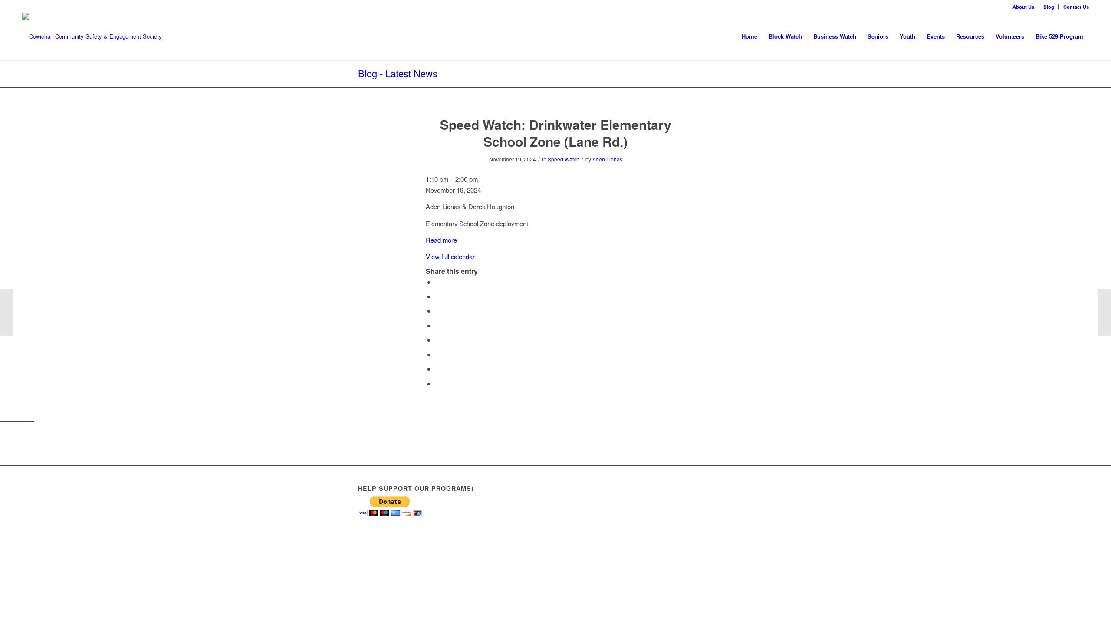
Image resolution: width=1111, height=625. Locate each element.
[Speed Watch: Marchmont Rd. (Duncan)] (6, 312)
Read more (441, 239)
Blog (1048, 6)
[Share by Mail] (437, 383)
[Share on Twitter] (437, 296)
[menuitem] (1023, 6)
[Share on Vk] (437, 354)
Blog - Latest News (397, 73)
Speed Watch (563, 159)
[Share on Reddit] (437, 368)
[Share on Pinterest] (437, 310)
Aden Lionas (607, 159)
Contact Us (1076, 6)
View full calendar (450, 256)
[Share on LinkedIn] (437, 325)
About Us (1023, 6)
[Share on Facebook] (437, 281)
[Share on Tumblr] (437, 339)
